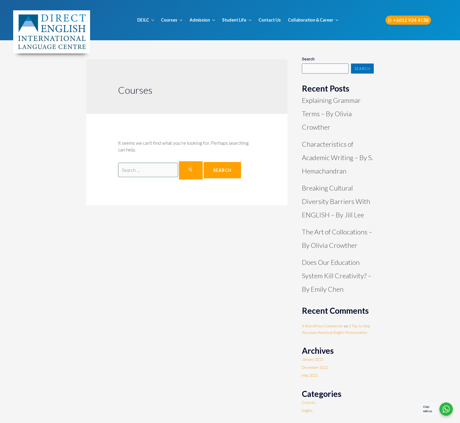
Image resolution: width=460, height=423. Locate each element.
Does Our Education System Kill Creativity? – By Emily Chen (336, 275)
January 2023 (312, 359)
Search (308, 59)
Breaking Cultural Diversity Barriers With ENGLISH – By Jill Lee (336, 201)
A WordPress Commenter (322, 326)
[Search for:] (160, 170)
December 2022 (315, 367)
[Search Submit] (190, 170)
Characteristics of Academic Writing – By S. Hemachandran (337, 157)
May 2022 (310, 375)
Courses (309, 402)
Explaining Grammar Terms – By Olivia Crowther (331, 113)
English (307, 410)
